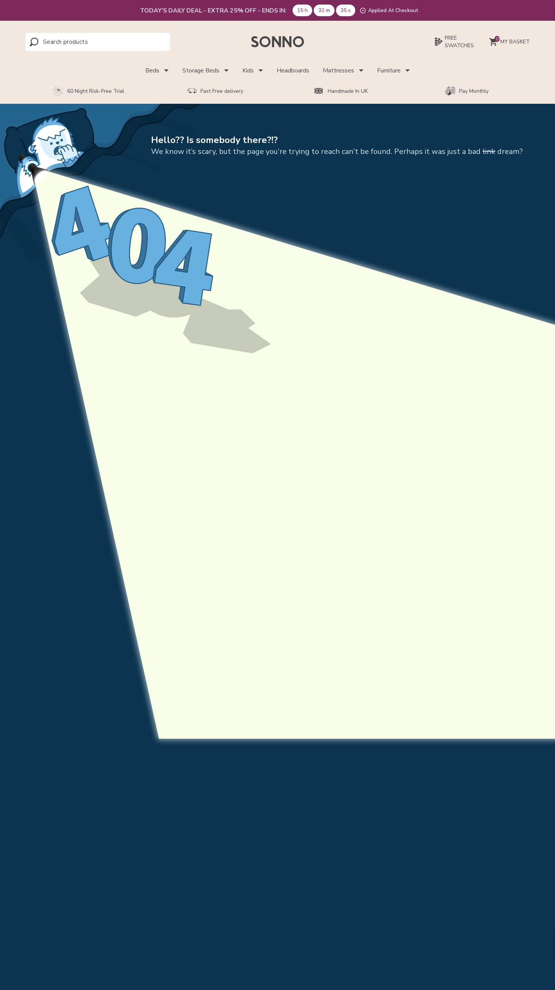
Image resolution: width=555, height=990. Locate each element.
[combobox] (76, 41)
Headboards (293, 70)
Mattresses (338, 70)
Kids (248, 70)
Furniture (389, 70)
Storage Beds (200, 70)
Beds (152, 70)
